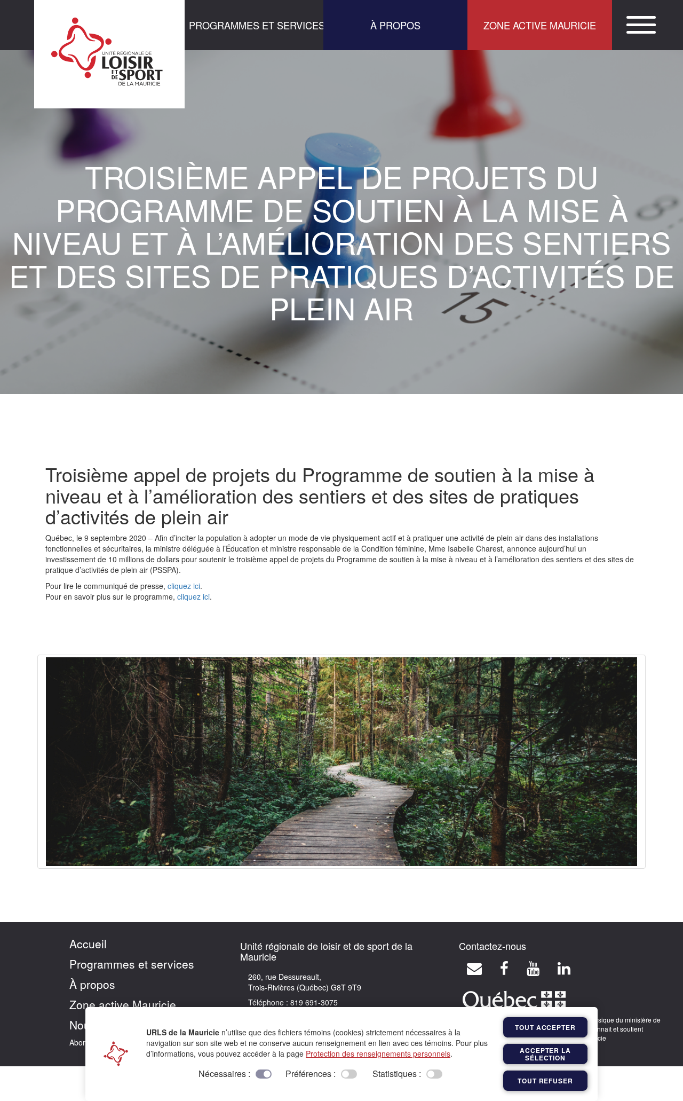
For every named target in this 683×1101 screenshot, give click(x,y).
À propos (92, 984)
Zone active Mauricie (122, 1004)
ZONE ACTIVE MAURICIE (539, 25)
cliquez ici (184, 585)
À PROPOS (395, 25)
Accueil (88, 943)
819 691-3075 (313, 1002)
